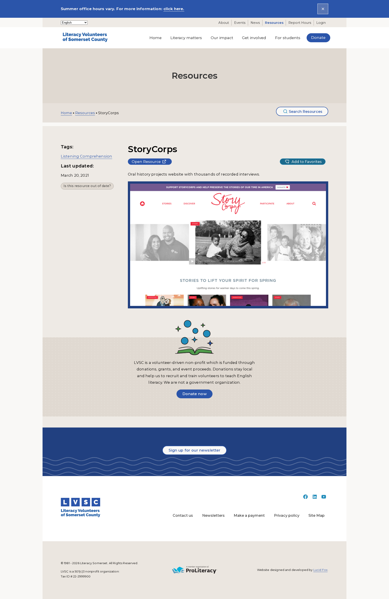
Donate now (194, 394)
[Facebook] (305, 498)
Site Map (316, 515)
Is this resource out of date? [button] (87, 186)
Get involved (254, 38)
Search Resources (305, 111)
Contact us (183, 515)
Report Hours (299, 23)
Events (239, 23)
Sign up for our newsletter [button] (195, 450)
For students (287, 38)
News (255, 23)
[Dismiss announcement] (322, 9)
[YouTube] (323, 498)
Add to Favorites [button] (307, 161)
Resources (274, 23)
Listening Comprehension (86, 156)
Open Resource (146, 161)
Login (321, 23)
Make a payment (249, 515)
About (223, 23)
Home (155, 38)
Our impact (222, 38)
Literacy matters (186, 38)
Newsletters (213, 515)
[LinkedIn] (314, 498)
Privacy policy (286, 515)
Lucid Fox (320, 570)
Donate (318, 37)
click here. (173, 9)
